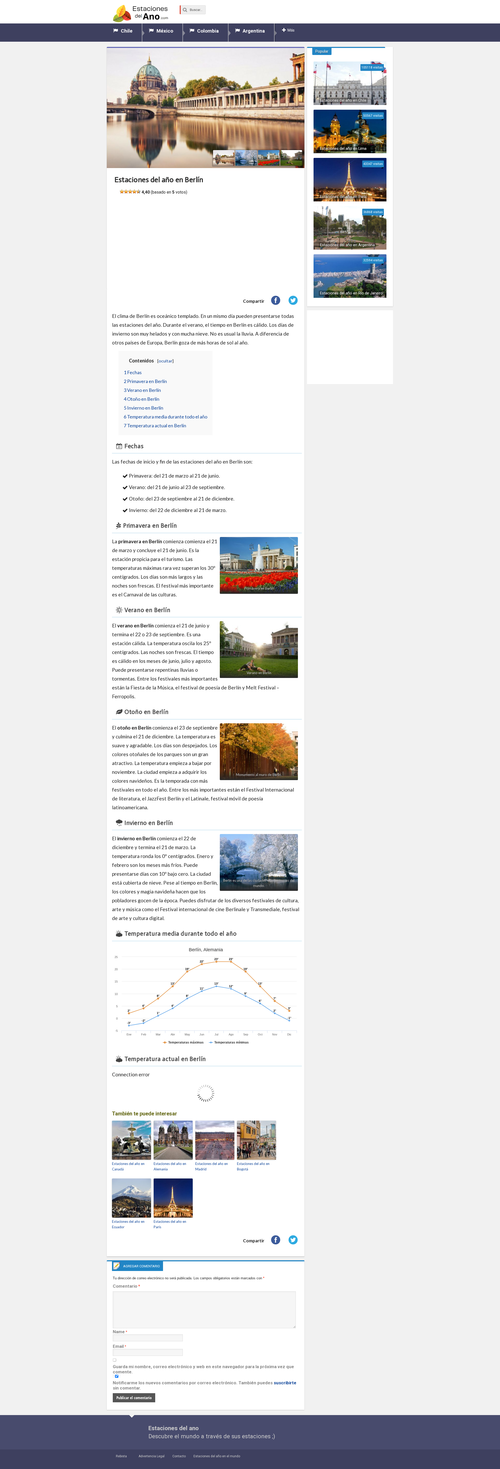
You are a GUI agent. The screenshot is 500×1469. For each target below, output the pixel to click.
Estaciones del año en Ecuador (128, 1224)
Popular (321, 51)
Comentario (126, 1286)
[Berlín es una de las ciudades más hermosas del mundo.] (246, 158)
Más (291, 30)
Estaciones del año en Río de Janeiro (351, 293)
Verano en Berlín (142, 390)
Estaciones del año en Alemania (170, 1166)
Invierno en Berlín (143, 408)
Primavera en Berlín (145, 381)
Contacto (179, 1456)
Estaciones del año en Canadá (128, 1166)
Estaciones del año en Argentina (347, 245)
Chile (127, 31)
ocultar (165, 360)
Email (118, 1346)
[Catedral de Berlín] (224, 158)
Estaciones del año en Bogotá (253, 1166)
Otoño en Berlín (141, 399)
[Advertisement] (205, 246)
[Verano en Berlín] (291, 158)
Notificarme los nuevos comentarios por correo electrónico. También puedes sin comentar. (204, 1385)
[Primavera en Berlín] (269, 158)
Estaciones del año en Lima (343, 148)
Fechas (133, 372)
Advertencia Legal (152, 1456)
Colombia (208, 31)
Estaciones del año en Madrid (211, 1166)
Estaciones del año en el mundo (216, 1456)
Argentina (254, 31)
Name (119, 1331)
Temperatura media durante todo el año (165, 416)
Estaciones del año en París (170, 1224)
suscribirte (285, 1382)
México (165, 31)
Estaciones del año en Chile (343, 100)
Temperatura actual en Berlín (155, 425)
